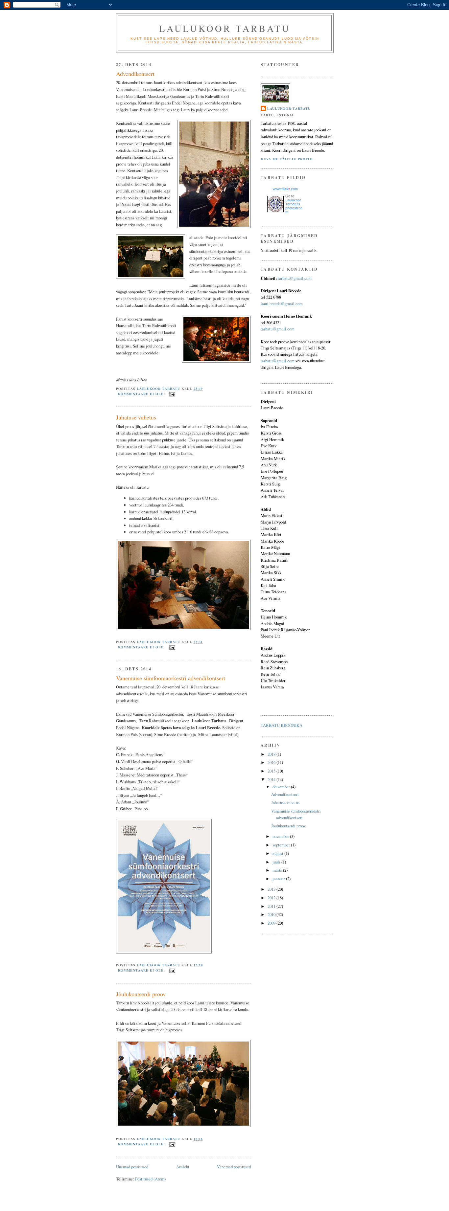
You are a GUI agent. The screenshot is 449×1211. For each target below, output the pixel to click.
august (278, 853)
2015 (272, 771)
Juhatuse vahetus (136, 417)
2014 (272, 779)
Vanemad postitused (234, 1167)
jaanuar (279, 879)
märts (277, 870)
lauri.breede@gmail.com (282, 303)
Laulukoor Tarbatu (224, 28)
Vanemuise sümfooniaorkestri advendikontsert (170, 678)
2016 (272, 762)
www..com (285, 189)
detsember (281, 787)
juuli (276, 862)
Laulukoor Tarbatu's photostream (293, 206)
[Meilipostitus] (172, 394)
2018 (272, 754)
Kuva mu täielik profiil (287, 159)
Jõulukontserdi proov (141, 994)
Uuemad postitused (132, 1167)
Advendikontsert (135, 74)
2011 (272, 906)
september (281, 845)
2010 (272, 914)
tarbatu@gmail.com (295, 278)
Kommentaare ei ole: (142, 394)
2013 (272, 889)
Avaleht (182, 1167)
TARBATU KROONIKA (281, 725)
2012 (272, 898)
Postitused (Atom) (150, 1179)
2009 (272, 923)
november (281, 836)
